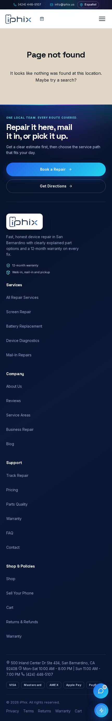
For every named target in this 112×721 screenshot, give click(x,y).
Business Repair (20, 429)
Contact (13, 547)
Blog (10, 444)
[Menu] (102, 19)
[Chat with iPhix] (100, 691)
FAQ (9, 533)
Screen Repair (18, 312)
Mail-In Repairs (19, 355)
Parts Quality (17, 504)
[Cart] (42, 19)
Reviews (13, 400)
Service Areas (18, 415)
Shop (10, 578)
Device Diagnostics (22, 340)
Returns (44, 711)
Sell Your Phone (20, 593)
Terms (28, 711)
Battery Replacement (24, 326)
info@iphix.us (64, 4)
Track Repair (17, 475)
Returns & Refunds (22, 622)
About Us (14, 386)
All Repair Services (22, 297)
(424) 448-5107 (29, 4)
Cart (9, 607)
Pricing (12, 490)
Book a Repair (53, 169)
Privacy (12, 711)
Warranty (14, 518)
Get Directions (53, 186)
